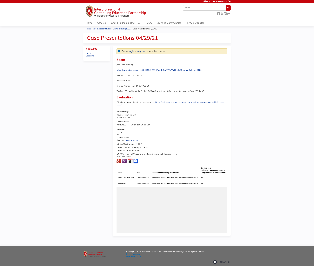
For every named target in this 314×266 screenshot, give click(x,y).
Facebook (218, 13)
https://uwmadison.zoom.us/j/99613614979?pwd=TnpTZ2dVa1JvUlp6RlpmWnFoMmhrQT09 (159, 70)
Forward (228, 13)
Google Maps (132, 140)
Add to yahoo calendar (124, 161)
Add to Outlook (135, 161)
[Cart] (230, 2)
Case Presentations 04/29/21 (145, 29)
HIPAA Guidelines (133, 256)
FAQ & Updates (195, 23)
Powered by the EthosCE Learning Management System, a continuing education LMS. (222, 262)
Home (89, 23)
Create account (220, 2)
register (141, 51)
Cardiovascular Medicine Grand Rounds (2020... (111, 29)
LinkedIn (225, 13)
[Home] (123, 11)
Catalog (101, 23)
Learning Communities (169, 23)
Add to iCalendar (130, 160)
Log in (207, 1)
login (131, 51)
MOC (149, 23)
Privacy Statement (133, 254)
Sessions (90, 56)
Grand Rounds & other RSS (125, 23)
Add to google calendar (119, 161)
